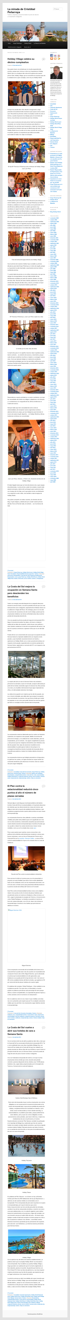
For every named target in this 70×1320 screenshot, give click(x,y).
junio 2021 (53, 249)
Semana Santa (17, 773)
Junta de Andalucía (19, 1016)
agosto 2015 (53, 375)
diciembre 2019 (54, 281)
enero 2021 (53, 258)
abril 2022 (52, 230)
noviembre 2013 (54, 413)
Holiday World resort (28, 572)
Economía (29, 772)
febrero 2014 (53, 408)
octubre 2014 (53, 393)
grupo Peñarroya (22, 577)
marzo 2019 (53, 297)
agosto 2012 (53, 440)
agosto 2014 (53, 397)
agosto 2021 (53, 245)
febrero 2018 (53, 321)
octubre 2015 (53, 371)
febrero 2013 (53, 429)
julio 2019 (52, 290)
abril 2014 (52, 404)
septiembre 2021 (54, 243)
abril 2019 (52, 295)
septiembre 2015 (54, 373)
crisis (35, 775)
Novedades (13, 574)
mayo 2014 (53, 402)
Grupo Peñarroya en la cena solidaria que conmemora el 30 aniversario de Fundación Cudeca (56, 187)
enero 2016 (53, 366)
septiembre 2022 (54, 221)
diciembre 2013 (54, 411)
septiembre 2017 (54, 330)
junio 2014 (53, 400)
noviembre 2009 (54, 478)
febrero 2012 (53, 451)
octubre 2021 (53, 241)
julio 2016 (52, 355)
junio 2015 (53, 379)
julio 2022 (52, 225)
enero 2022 (53, 236)
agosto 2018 (53, 310)
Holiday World (27, 43)
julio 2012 (52, 442)
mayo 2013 (53, 424)
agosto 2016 (53, 353)
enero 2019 (53, 301)
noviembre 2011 (54, 456)
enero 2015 (53, 388)
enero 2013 (53, 431)
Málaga (12, 1298)
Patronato (37, 1016)
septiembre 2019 (54, 286)
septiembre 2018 (54, 308)
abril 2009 (52, 482)
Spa (51, 145)
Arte (51, 105)
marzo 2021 (53, 254)
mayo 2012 (53, 446)
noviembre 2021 (54, 240)
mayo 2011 (53, 467)
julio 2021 (52, 247)
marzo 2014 (53, 406)
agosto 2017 (53, 332)
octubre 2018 (53, 306)
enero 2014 (53, 409)
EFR (29, 575)
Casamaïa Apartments (25, 1295)
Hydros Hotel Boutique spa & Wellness (26, 1302)
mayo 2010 (53, 474)
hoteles (16, 578)
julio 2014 (52, 399)
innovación (20, 578)
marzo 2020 (53, 276)
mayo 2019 (53, 294)
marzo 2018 (53, 319)
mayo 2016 (53, 359)
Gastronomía (53, 113)
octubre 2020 (53, 263)
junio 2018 (53, 314)
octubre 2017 (53, 328)
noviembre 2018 (54, 305)
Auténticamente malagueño (14, 47)
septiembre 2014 (54, 395)
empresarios (40, 1014)
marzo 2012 (53, 449)
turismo (34, 578)
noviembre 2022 (54, 218)
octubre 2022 (53, 220)
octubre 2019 (53, 285)
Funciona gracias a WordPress (35, 1314)
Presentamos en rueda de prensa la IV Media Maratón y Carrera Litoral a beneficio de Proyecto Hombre (56, 157)
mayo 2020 (53, 272)
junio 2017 (53, 335)
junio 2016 (53, 357)
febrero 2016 (53, 364)
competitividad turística (20, 775)
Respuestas (39, 578)
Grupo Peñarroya (17, 43)
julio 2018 (52, 312)
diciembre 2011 (54, 455)
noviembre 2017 (54, 326)
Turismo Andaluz (37, 1018)
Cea (14, 1014)
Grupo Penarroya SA (55, 198)
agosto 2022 (53, 223)
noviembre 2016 (54, 348)
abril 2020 (52, 274)
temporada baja (22, 778)
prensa (30, 776)
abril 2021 (52, 252)
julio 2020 (52, 268)
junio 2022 (53, 227)
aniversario (10, 575)
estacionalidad (40, 775)
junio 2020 (53, 270)
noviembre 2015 (54, 370)
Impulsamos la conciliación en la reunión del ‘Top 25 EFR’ (56, 180)
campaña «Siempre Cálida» (26, 838)
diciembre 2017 (54, 324)
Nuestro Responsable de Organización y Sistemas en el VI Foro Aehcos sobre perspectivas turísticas (56, 173)
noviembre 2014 (54, 391)
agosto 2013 (53, 418)
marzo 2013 (53, 428)
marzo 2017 (53, 341)
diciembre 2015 (54, 368)
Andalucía (10, 1014)
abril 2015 (52, 382)
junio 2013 (53, 422)
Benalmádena (17, 575)
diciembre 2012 (54, 433)
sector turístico (27, 578)
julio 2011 (52, 464)
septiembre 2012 (54, 438)
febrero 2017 (53, 343)
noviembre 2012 (54, 435)
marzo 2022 (53, 232)
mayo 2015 (53, 380)
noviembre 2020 (54, 261)
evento (16, 577)
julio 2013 (52, 420)
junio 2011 (53, 465)
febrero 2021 (53, 256)
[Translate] (10, 570)
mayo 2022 (53, 229)
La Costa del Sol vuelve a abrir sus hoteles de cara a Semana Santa (21, 1031)
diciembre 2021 (54, 238)
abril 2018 (52, 317)
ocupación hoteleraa (23, 776)
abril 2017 (52, 339)
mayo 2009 (53, 480)
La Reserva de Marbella (40, 43)
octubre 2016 (53, 350)
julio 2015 (52, 377)
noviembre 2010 (54, 471)
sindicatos (17, 1018)
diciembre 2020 (54, 259)
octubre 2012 (53, 436)
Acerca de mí (27, 47)
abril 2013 (52, 426)
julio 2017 (52, 333)
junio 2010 (53, 473)
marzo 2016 (53, 362)
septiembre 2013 (54, 417)
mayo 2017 (53, 337)
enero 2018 (53, 323)
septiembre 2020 (54, 265)
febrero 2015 (53, 386)
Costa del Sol (24, 575)
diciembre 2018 (54, 303)
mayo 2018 (53, 315)
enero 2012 (53, 453)
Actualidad (16, 772)
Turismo (36, 574)
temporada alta (14, 778)
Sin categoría (53, 143)
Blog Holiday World (55, 212)
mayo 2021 (53, 250)
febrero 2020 (53, 277)
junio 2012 (53, 444)
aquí (35, 828)
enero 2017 (53, 344)
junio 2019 (53, 292)
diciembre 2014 (54, 390)
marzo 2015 (53, 384)
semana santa (33, 1304)
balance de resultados (37, 773)
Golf (51, 115)
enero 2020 (53, 279)
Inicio (9, 43)
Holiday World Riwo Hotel (27, 1296)
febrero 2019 (53, 299)
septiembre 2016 (54, 352)
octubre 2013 (53, 415)
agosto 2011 (53, 462)
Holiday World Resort (32, 577)
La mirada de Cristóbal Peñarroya (21, 10)
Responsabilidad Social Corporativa (25, 574)
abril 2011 (52, 469)
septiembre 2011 (54, 460)
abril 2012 (52, 447)
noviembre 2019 (54, 283)
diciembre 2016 (54, 346)
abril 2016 (52, 361)
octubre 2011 (53, 458)
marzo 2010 (53, 476)
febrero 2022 (53, 234)
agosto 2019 (53, 288)
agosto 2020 (53, 267)
